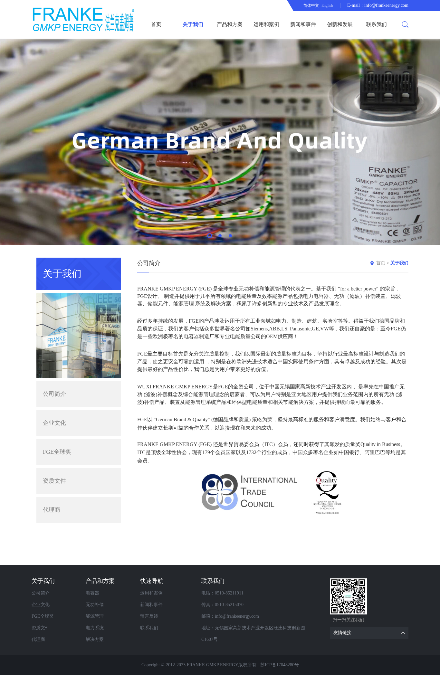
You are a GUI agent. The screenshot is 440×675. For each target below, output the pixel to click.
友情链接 (342, 632)
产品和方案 (230, 24)
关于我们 (193, 24)
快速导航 (151, 581)
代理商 (51, 510)
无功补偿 (95, 604)
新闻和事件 (303, 24)
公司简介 (54, 394)
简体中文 (311, 5)
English (327, 5)
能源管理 (95, 616)
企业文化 (54, 423)
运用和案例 (266, 24)
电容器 (92, 593)
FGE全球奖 (57, 452)
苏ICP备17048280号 (279, 664)
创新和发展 (340, 24)
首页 (156, 24)
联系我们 (376, 24)
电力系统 (95, 627)
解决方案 (95, 639)
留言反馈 (149, 616)
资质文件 (54, 481)
